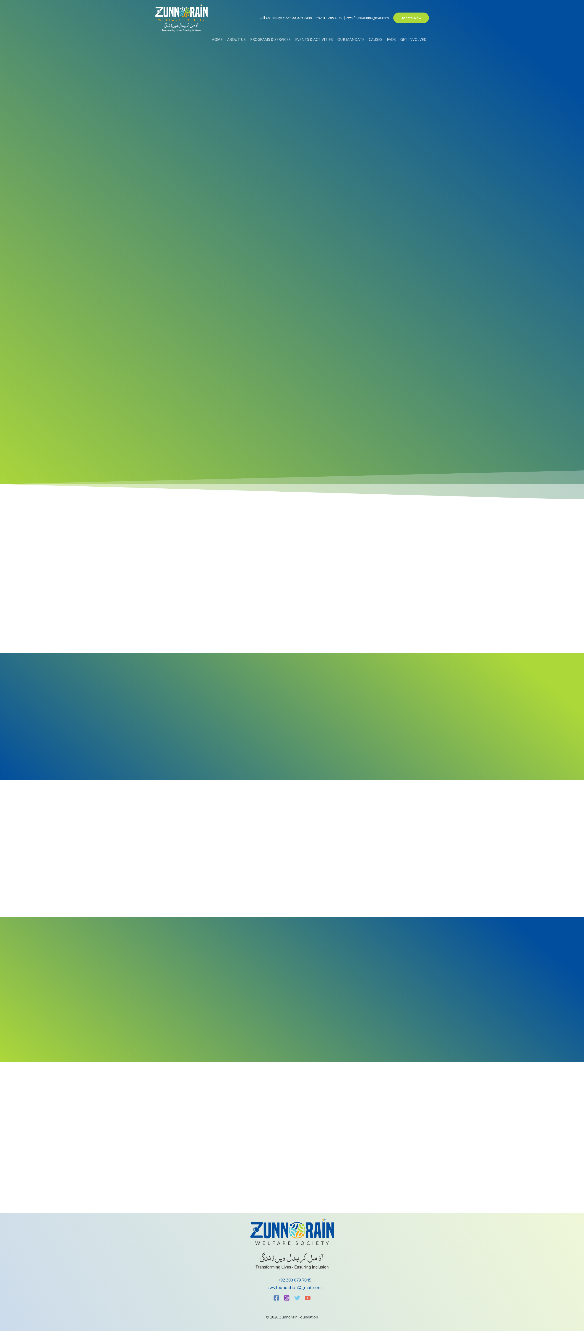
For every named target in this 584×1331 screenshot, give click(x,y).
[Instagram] (287, 1298)
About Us (236, 39)
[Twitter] (297, 1298)
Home (217, 39)
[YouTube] (308, 1298)
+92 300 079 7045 (297, 17)
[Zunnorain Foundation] (181, 17)
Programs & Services (270, 39)
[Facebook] (276, 1298)
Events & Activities (314, 39)
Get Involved (413, 39)
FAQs (391, 39)
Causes (375, 39)
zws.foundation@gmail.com (367, 17)
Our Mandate (350, 39)
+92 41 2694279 (329, 17)
